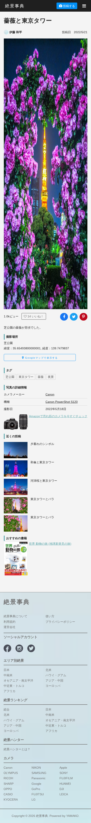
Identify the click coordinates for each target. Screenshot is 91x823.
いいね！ (36, 316)
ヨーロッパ (53, 685)
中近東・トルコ (14, 685)
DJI (61, 788)
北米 (48, 669)
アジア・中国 (54, 680)
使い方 (50, 616)
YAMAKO (72, 816)
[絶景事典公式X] (31, 648)
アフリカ (9, 691)
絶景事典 (15, 6)
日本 (7, 669)
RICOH (8, 778)
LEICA (63, 794)
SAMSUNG (39, 773)
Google (36, 783)
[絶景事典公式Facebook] (7, 648)
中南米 (8, 675)
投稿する (69, 6)
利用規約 (9, 621)
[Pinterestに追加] (83, 317)
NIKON (36, 767)
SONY (63, 773)
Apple (63, 767)
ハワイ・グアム (56, 675)
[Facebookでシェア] (64, 317)
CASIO (8, 794)
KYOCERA (11, 799)
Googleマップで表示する (41, 358)
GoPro (36, 788)
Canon (50, 394)
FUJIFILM (66, 778)
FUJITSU (38, 794)
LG (34, 799)
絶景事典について (15, 616)
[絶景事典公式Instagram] (19, 648)
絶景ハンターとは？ (17, 749)
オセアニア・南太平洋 (18, 680)
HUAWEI (65, 783)
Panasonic (39, 778)
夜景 (51, 377)
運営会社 (9, 626)
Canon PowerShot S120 (62, 401)
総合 (7, 709)
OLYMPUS (11, 773)
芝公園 (10, 377)
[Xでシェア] (73, 317)
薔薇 (41, 377)
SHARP (9, 783)
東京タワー (26, 377)
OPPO (8, 788)
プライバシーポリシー (60, 621)
